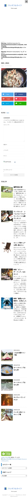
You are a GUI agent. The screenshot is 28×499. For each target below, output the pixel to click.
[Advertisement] (14, 25)
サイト (5, 155)
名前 (5, 144)
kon (8, 112)
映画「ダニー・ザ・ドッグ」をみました (19, 272)
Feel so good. (14, 491)
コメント (6, 124)
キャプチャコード (8, 169)
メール (6, 150)
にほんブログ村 (5, 457)
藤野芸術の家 (18, 187)
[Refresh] (15, 162)
